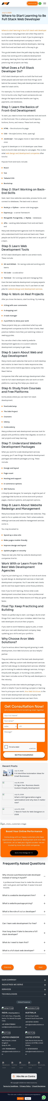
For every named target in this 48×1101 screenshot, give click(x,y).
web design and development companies (22, 153)
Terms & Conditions (11, 1086)
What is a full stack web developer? (18, 950)
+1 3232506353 (31, 1049)
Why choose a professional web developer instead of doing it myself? (21, 876)
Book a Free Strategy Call (22, 853)
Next (40, 967)
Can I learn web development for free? (19, 923)
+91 (20, 726)
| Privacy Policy (25, 1086)
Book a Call (32, 3)
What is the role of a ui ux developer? (19, 911)
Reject (28, 1098)
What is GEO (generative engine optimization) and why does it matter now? (29, 800)
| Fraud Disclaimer (39, 1086)
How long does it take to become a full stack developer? (19, 933)
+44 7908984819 (9, 1049)
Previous (7, 967)
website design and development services (25, 289)
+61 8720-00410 (32, 1022)
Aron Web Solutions (33, 691)
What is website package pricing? (17, 903)
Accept (20, 1098)
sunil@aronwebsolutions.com (11, 1027)
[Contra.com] (24, 1076)
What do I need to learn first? (15, 942)
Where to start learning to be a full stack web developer (24, 30)
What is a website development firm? (19, 895)
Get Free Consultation (24, 755)
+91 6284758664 (8, 1024)
